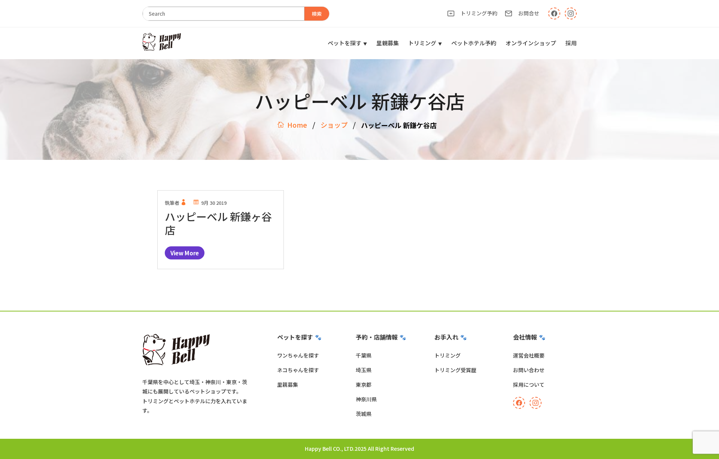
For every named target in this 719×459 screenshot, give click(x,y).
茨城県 (363, 413)
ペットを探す (344, 43)
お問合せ (528, 13)
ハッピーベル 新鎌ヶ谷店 (218, 223)
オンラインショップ (531, 43)
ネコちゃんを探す (298, 370)
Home (297, 125)
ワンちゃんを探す (298, 355)
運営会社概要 (528, 355)
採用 (571, 43)
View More (184, 253)
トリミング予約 (479, 13)
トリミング (422, 43)
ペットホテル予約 (473, 43)
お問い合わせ (528, 370)
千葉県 (363, 355)
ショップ (334, 125)
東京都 (363, 384)
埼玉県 (363, 370)
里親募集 (387, 43)
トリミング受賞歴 (455, 370)
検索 (317, 13)
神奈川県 (366, 399)
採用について (528, 384)
